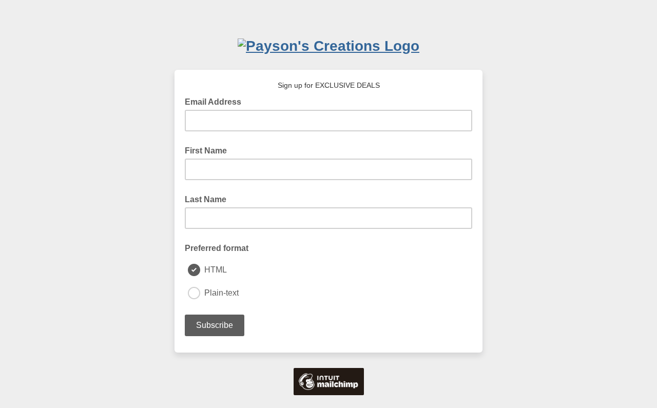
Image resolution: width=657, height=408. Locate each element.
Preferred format (216, 248)
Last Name (205, 199)
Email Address (216, 101)
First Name (206, 150)
